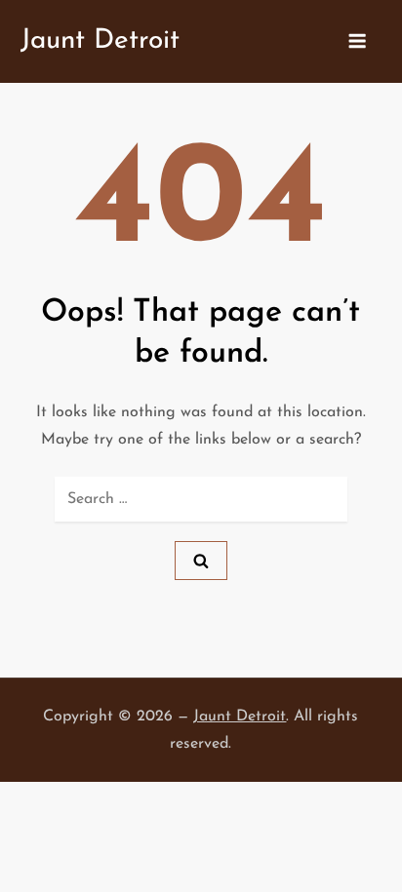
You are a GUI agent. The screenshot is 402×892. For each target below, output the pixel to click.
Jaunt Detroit (100, 41)
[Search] (201, 560)
